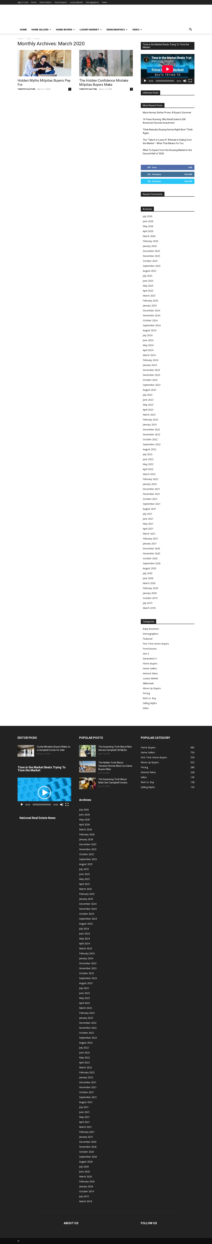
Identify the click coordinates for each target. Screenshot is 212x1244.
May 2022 (148, 464)
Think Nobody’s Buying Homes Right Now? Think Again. (168, 131)
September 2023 (151, 384)
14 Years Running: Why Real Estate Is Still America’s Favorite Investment (164, 121)
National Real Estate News (37, 818)
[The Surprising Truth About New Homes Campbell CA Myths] (87, 751)
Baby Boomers (151, 628)
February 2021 (150, 538)
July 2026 (147, 216)
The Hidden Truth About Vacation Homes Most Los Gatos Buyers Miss (115, 765)
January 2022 (150, 484)
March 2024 (149, 355)
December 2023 (151, 370)
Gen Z (146, 653)
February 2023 (150, 419)
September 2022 (151, 444)
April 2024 (148, 350)
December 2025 (151, 251)
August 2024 (149, 330)
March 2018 (149, 608)
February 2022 (150, 479)
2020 (28, 38)
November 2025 (151, 255)
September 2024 (151, 325)
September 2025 (151, 265)
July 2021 (147, 513)
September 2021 (151, 503)
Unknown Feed (150, 92)
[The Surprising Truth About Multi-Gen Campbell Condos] (87, 783)
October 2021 (150, 498)
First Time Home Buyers (156, 643)
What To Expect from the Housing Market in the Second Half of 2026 (167, 152)
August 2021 (149, 508)
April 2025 (148, 290)
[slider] (42, 804)
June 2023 (148, 399)
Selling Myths (150, 703)
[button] (190, 29)
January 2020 (150, 593)
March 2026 (149, 236)
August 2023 (149, 389)
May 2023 (148, 404)
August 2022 (149, 449)
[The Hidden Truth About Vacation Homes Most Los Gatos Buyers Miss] (87, 766)
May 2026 (148, 226)
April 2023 (148, 409)
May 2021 (148, 523)
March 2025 (149, 295)
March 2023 (149, 414)
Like (190, 167)
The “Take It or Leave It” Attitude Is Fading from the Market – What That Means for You (167, 141)
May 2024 (148, 345)
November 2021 (151, 493)
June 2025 (148, 280)
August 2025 (149, 270)
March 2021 (149, 533)
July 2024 (147, 335)
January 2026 (150, 246)
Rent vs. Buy (149, 698)
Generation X (150, 658)
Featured (147, 638)
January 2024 (150, 365)
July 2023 (147, 394)
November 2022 (151, 434)
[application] (167, 69)
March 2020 (149, 583)
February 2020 (150, 588)
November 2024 (151, 315)
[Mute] (184, 80)
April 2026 (148, 231)
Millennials (148, 683)
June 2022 (148, 459)
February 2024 (150, 360)
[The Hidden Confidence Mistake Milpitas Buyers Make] (106, 63)
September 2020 (151, 563)
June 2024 (148, 340)
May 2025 (148, 285)
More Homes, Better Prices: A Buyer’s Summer (167, 112)
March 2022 (149, 474)
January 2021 (150, 543)
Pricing (146, 693)
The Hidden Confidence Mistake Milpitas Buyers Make (103, 83)
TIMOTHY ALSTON (26, 89)
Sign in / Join (23, 2)
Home (33, 2)
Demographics (92, 2)
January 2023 (150, 424)
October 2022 (150, 439)
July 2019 (147, 603)
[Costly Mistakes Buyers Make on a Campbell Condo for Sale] (26, 751)
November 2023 (151, 374)
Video (104, 2)
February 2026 (150, 241)
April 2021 (148, 528)
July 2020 (147, 573)
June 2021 (148, 518)
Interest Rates (150, 673)
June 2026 (148, 221)
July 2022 (147, 454)
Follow (188, 174)
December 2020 (151, 548)
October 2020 (150, 558)
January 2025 (150, 305)
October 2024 (150, 320)
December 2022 (151, 429)
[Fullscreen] (190, 80)
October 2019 (150, 598)
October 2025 (150, 260)
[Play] (145, 80)
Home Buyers (61, 2)
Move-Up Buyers (152, 688)
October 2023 (150, 379)
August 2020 (149, 568)
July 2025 (147, 275)
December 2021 (151, 489)
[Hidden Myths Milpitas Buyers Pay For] (44, 63)
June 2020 (148, 578)
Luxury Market (76, 2)
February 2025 (150, 300)
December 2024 (151, 310)
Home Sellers (46, 2)
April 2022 (148, 469)
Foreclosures (150, 648)
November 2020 (151, 553)
